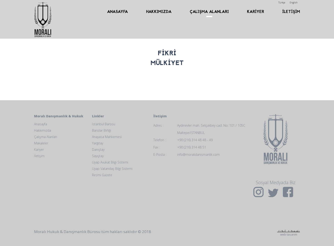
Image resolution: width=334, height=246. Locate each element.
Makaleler (41, 143)
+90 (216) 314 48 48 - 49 (195, 140)
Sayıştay (98, 156)
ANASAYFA (117, 12)
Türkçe (281, 2)
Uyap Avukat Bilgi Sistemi (110, 162)
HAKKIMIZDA (159, 12)
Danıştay (98, 149)
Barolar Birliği (101, 130)
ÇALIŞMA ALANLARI (209, 12)
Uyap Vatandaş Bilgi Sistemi (112, 168)
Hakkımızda (42, 130)
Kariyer (39, 149)
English (294, 2)
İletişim (39, 156)
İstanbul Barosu (103, 124)
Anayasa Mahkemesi (107, 137)
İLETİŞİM (291, 12)
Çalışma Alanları (45, 137)
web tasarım (288, 215)
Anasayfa (40, 124)
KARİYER (255, 12)
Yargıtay (97, 143)
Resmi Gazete (102, 175)
